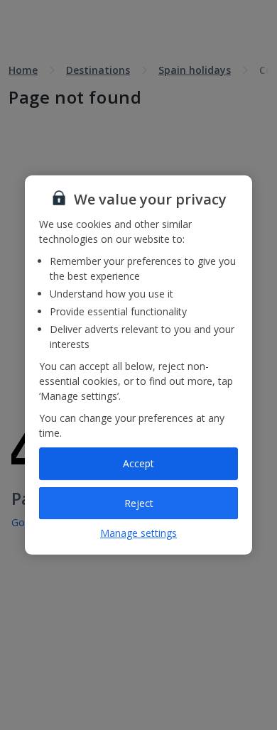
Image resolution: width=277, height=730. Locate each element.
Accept (138, 463)
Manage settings (138, 533)
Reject (138, 503)
